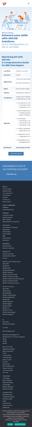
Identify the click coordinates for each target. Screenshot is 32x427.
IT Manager (6, 378)
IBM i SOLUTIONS (8, 347)
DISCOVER (6, 264)
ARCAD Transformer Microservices (13, 279)
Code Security (7, 357)
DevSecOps (6, 364)
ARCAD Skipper (7, 304)
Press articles (7, 238)
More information (20, 424)
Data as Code (7, 360)
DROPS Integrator (8, 314)
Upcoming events (8, 209)
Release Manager (8, 387)
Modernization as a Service (11, 222)
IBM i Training (7, 219)
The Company (7, 189)
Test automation (8, 370)
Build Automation (8, 351)
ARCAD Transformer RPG (10, 281)
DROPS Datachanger (9, 312)
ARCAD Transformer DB (10, 274)
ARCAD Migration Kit (9, 331)
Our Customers (7, 193)
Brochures (6, 240)
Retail (4, 401)
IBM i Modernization (8, 366)
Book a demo (7, 202)
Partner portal (7, 246)
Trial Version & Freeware (10, 227)
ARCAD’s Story (7, 191)
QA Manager (6, 385)
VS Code (5, 327)
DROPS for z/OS (7, 310)
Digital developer (8, 382)
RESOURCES (6, 225)
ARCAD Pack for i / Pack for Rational (14, 337)
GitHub (5, 341)
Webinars (5, 207)
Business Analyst (8, 389)
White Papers (7, 232)
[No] (30, 418)
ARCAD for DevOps (8, 286)
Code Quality (7, 355)
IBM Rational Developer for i (11, 335)
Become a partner (8, 248)
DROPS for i (6, 308)
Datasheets (6, 229)
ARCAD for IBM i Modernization (12, 261)
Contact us (6, 199)
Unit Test (5, 372)
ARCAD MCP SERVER (8, 324)
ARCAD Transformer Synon (11, 283)
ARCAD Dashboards (9, 270)
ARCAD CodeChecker (9, 295)
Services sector (7, 405)
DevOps (5, 362)
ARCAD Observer (8, 272)
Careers (5, 197)
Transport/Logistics (9, 397)
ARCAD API (6, 266)
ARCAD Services (7, 217)
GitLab (5, 339)
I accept (10, 424)
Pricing (5, 258)
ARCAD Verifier (7, 306)
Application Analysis (9, 349)
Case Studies (7, 234)
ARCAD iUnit (6, 299)
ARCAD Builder (7, 293)
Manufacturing (7, 399)
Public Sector (7, 403)
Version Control (7, 368)
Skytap (5, 343)
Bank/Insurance (7, 395)
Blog (4, 236)
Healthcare (6, 407)
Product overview (8, 254)
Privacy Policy (18, 419)
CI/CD (4, 353)
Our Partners (6, 195)
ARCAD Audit (6, 268)
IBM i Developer (7, 380)
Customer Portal (8, 215)
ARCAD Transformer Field (10, 277)
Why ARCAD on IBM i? (9, 256)
